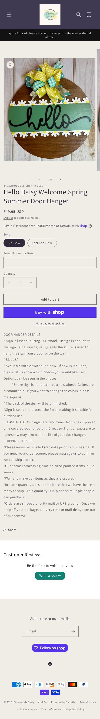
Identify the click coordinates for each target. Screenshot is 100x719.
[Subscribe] (73, 631)
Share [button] (12, 530)
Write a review (50, 575)
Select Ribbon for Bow (18, 253)
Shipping (8, 217)
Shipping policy (75, 709)
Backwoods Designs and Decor (32, 702)
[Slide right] (60, 179)
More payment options (50, 323)
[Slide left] (40, 179)
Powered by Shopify (63, 702)
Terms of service (51, 709)
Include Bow (42, 243)
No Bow (14, 243)
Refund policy (88, 702)
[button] (9, 14)
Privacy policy (28, 709)
